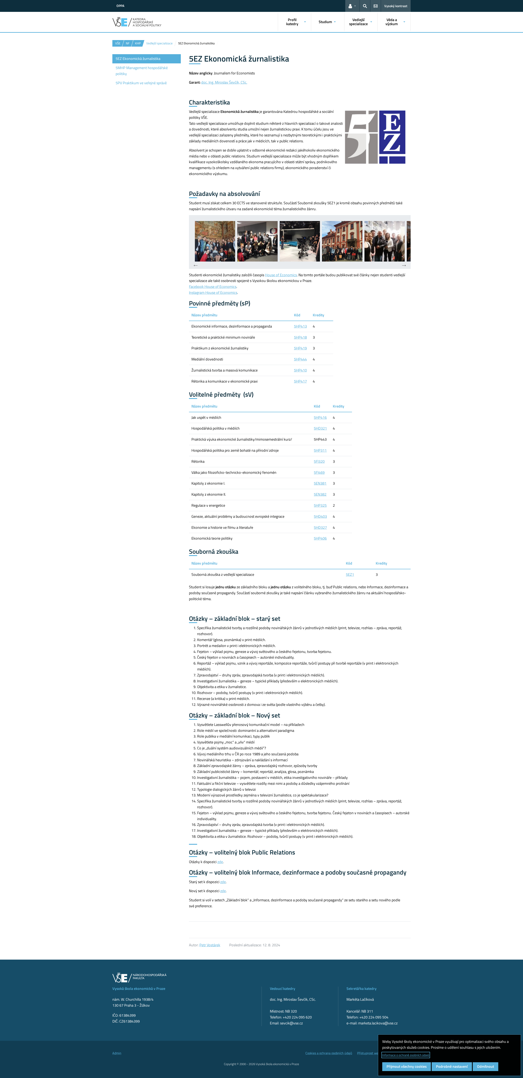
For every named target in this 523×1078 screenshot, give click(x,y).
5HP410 (300, 370)
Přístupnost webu (369, 1053)
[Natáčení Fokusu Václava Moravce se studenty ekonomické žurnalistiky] (215, 241)
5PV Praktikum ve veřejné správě (141, 83)
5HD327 (320, 527)
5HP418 (300, 337)
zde (220, 862)
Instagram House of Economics (213, 292)
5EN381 (320, 483)
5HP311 (320, 450)
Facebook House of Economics (212, 286)
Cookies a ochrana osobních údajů (328, 1053)
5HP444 (300, 359)
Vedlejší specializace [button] (358, 22)
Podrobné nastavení (452, 1066)
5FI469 (319, 472)
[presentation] (196, 266)
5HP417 (300, 381)
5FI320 (319, 461)
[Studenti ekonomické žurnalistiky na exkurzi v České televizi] (257, 241)
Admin (116, 1053)
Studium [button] (325, 22)
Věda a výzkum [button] (392, 22)
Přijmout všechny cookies (407, 1066)
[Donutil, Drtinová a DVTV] (384, 241)
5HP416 (320, 417)
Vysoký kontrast (395, 5)
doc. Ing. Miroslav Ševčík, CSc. (224, 82)
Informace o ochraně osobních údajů (405, 1055)
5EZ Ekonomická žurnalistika (138, 58)
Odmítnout (485, 1066)
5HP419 (300, 348)
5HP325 (320, 505)
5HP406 (320, 538)
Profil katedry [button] (292, 22)
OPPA (120, 5)
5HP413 (300, 326)
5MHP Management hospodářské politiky (142, 70)
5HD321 (320, 428)
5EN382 (320, 494)
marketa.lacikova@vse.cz (378, 1023)
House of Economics (281, 275)
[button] (352, 6)
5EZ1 (350, 574)
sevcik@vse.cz (291, 1023)
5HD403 (320, 516)
